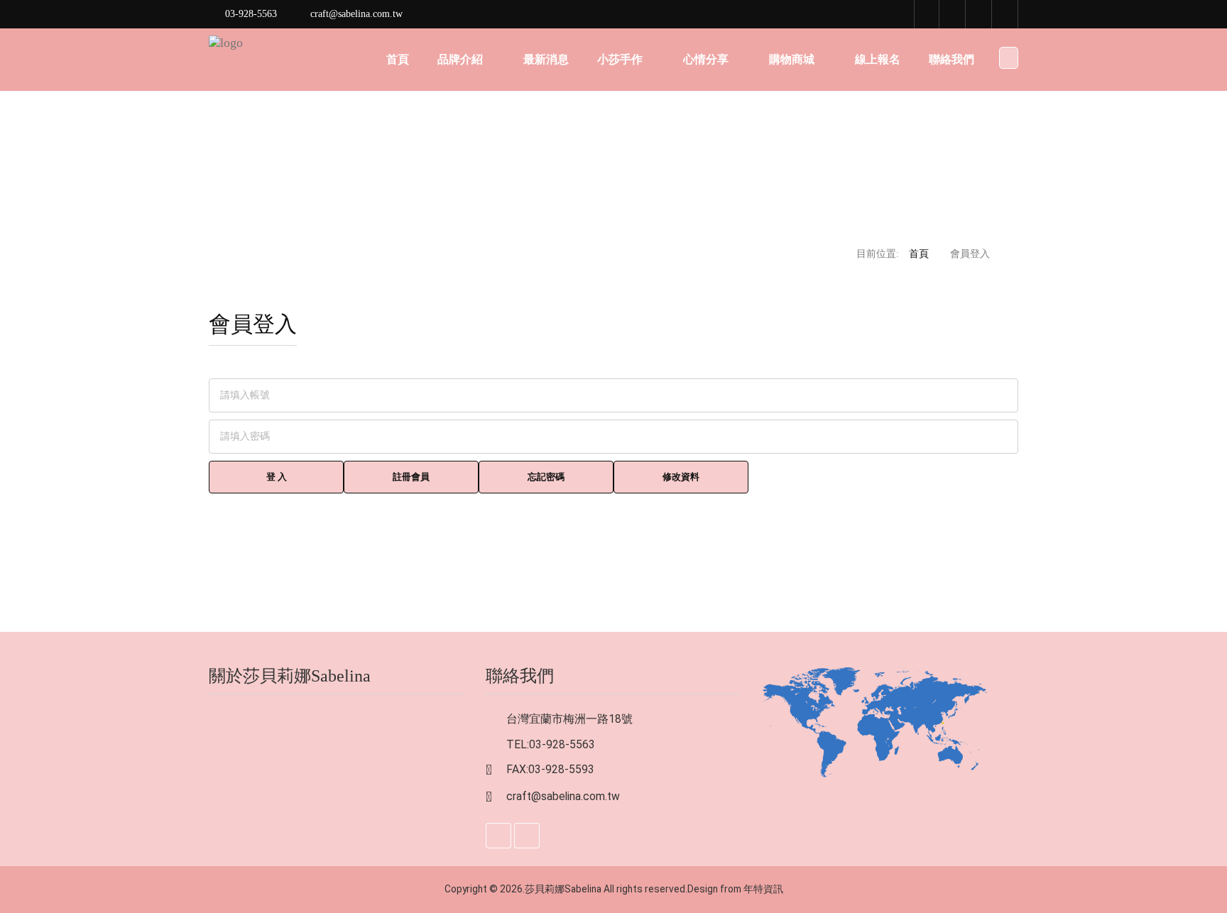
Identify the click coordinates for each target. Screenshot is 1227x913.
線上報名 (877, 59)
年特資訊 (763, 889)
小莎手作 (620, 59)
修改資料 (680, 476)
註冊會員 (411, 476)
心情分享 (706, 59)
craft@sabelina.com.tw (563, 796)
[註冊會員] (953, 14)
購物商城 (791, 59)
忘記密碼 (546, 476)
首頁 (397, 59)
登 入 (276, 476)
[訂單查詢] (1005, 14)
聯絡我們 (951, 59)
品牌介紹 (460, 59)
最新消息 (546, 59)
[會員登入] (979, 14)
